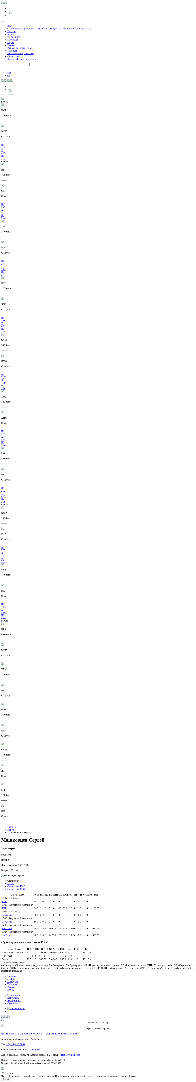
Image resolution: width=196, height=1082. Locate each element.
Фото (10, 37)
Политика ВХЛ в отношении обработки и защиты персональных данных (39, 1033)
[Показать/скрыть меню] (2, 21)
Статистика (13, 56)
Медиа (10, 34)
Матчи (10, 883)
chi (8, 75)
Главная (11, 827)
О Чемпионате (15, 28)
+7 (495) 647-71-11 (15, 1044)
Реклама (77, 28)
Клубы (10, 42)
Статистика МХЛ (16, 889)
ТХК (4, 901)
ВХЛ (10, 26)
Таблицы (12, 50)
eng (9, 72)
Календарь (12, 39)
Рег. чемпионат (15, 53)
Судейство (41, 28)
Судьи (29, 48)
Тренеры (20, 48)
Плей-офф (29, 53)
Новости (11, 31)
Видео (16, 37)
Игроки (11, 45)
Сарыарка (7, 915)
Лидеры (11, 59)
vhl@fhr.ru (35, 1049)
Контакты (87, 28)
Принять (6, 1079)
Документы (29, 28)
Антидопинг (65, 28)
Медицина (52, 28)
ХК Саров (7, 928)
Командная (30, 59)
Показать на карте (70, 1054)
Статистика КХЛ (16, 886)
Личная (20, 59)
